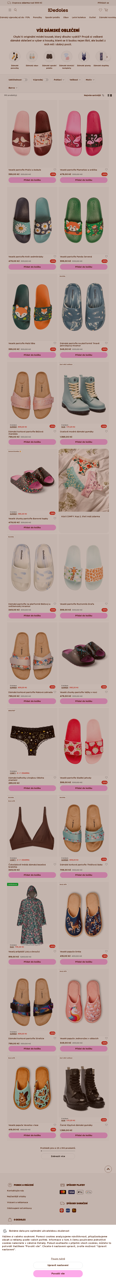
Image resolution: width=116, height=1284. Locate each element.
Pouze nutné (58, 1258)
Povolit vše (58, 1273)
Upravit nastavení (58, 1265)
